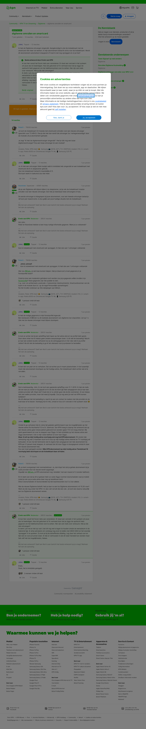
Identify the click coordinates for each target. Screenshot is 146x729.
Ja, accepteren (88, 117)
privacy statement (50, 104)
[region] (74, 97)
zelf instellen (60, 109)
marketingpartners (86, 95)
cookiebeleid (100, 101)
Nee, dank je (58, 117)
